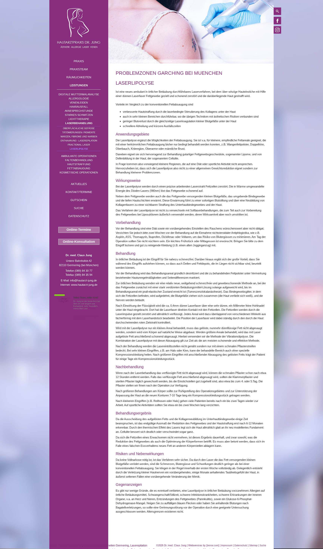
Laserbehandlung (79, 123)
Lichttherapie (79, 119)
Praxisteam (79, 69)
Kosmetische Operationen (79, 172)
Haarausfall (79, 106)
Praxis (79, 61)
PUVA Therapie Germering (65, 545)
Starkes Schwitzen (79, 114)
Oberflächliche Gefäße (79, 128)
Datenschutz (78, 216)
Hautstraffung (78, 164)
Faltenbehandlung (79, 160)
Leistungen (79, 85)
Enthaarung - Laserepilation (79, 140)
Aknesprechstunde (79, 110)
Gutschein (78, 200)
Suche (79, 208)
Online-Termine (79, 230)
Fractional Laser (79, 145)
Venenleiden (79, 102)
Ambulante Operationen (78, 156)
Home (119, 61)
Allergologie (79, 98)
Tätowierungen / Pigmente (78, 132)
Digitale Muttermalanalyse (79, 94)
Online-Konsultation (79, 241)
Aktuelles (79, 184)
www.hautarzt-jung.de (84, 284)
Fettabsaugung (78, 168)
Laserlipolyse (79, 149)
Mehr (93, 308)
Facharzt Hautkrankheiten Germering (106, 545)
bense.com (212, 545)
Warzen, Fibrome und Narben (79, 136)
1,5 (63, 300)
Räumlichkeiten (78, 77)
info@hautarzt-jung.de (83, 280)
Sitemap (253, 545)
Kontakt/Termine (79, 192)
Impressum (226, 545)
